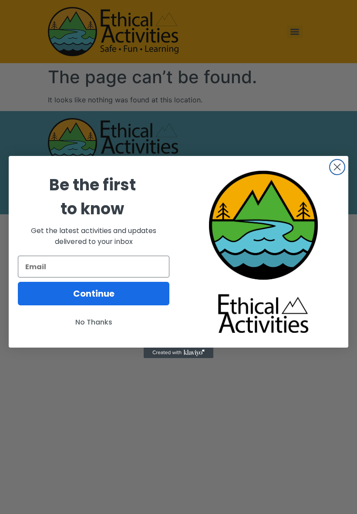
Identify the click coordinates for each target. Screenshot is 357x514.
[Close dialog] (337, 167)
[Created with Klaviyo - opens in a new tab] (178, 353)
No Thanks (93, 322)
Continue (94, 293)
